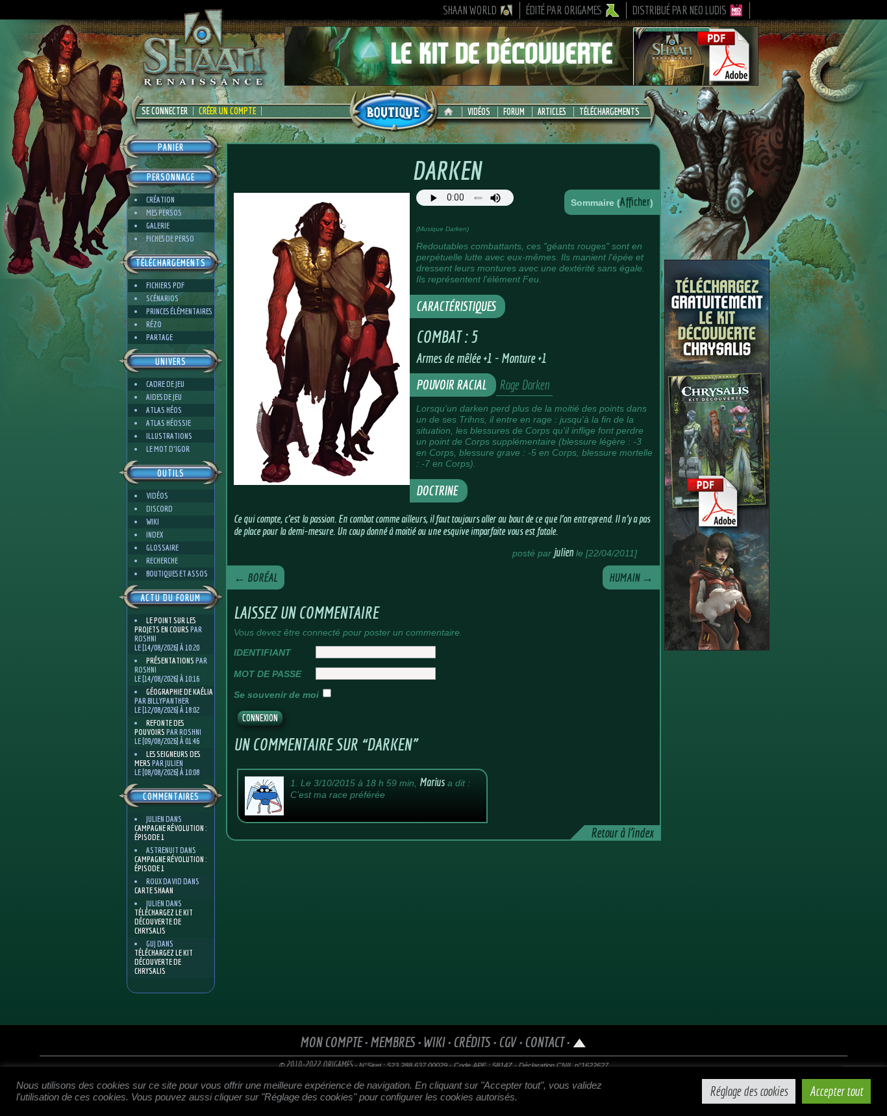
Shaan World (470, 10)
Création (160, 200)
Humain (631, 577)
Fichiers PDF (165, 285)
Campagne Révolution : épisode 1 (170, 832)
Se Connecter (165, 111)
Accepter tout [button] (836, 1091)
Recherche (162, 560)
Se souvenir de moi (276, 694)
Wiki (152, 522)
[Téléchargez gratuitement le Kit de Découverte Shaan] (521, 80)
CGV (507, 1042)
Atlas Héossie (168, 423)
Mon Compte (331, 1042)
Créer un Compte (227, 111)
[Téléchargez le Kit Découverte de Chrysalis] (716, 645)
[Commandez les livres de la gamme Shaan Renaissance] (393, 109)
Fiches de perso (170, 238)
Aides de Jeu (164, 397)
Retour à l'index (622, 832)
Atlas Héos (164, 410)
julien (563, 552)
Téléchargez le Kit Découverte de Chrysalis (163, 922)
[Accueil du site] (451, 111)
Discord (159, 509)
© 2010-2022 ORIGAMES (316, 1065)
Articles (552, 111)
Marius (432, 782)
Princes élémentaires (179, 311)
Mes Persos (164, 212)
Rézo (154, 324)
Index (154, 534)
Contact (544, 1042)
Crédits (471, 1042)
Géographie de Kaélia (179, 692)
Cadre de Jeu (165, 384)
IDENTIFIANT (262, 652)
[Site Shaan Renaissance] (203, 85)
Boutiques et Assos (177, 573)
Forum (514, 111)
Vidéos (479, 111)
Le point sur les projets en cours (164, 624)
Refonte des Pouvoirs (159, 727)
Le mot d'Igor (168, 449)
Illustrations (169, 436)
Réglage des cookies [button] (749, 1091)
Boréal (256, 577)
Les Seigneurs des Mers (167, 758)
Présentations (170, 660)
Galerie (157, 225)
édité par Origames (564, 10)
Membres (392, 1042)
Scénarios (162, 298)
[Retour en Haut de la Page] (579, 1042)
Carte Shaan (153, 890)
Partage (159, 337)
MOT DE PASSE (267, 674)
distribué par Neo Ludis (679, 10)
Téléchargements (609, 111)
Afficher (635, 201)
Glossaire (162, 547)
